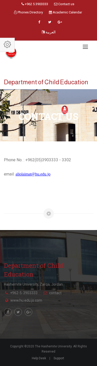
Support (59, 358)
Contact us (65, 4)
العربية (50, 32)
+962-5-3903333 (24, 293)
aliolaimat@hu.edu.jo (33, 174)
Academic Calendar (67, 12)
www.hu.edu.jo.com (26, 300)
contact (55, 293)
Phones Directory (30, 12)
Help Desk (39, 358)
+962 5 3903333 (36, 4)
